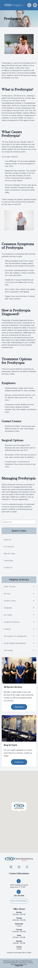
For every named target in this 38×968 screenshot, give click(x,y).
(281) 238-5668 (19, 896)
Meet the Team (9, 554)
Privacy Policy (23, 962)
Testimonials (8, 560)
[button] (1, 5)
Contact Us (8, 567)
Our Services (9, 547)
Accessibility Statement (10, 962)
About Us (7, 540)
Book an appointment (19, 901)
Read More (19, 707)
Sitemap (30, 962)
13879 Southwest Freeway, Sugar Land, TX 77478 (19, 886)
